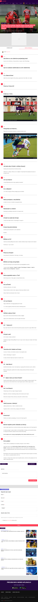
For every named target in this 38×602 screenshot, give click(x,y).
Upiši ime (2, 469)
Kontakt (14, 597)
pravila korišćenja (9, 520)
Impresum (10, 597)
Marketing (6, 597)
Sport (2, 23)
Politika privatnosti (32, 597)
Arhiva (26, 597)
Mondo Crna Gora (16, 592)
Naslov (2, 494)
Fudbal (5, 23)
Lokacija (3, 504)
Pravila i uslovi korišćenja (5, 598)
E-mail (2, 501)
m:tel (4, 600)
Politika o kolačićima (20, 597)
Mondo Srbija (8, 592)
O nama (2, 597)
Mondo (2, 592)
